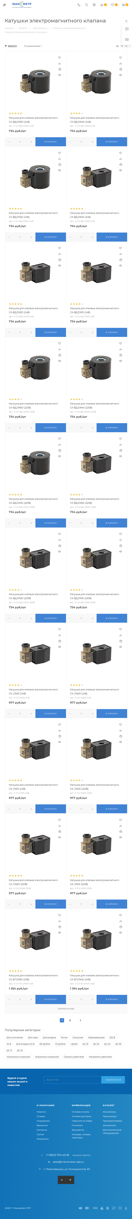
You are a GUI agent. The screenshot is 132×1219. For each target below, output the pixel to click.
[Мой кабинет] (94, 5)
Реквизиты (43, 1139)
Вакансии (42, 1125)
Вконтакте (61, 1179)
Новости (41, 1111)
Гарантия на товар (82, 1120)
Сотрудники (43, 1120)
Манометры (109, 1111)
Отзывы (41, 1116)
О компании (46, 1105)
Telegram (70, 1179)
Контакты (42, 1130)
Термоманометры (112, 1120)
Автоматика (109, 1125)
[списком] (122, 46)
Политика (77, 1125)
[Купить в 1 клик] (59, 69)
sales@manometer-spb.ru (68, 1161)
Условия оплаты (80, 1111)
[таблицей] (126, 46)
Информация (81, 1105)
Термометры (110, 1116)
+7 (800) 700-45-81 (57, 1155)
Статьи (40, 1134)
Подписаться (113, 1080)
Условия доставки (81, 1116)
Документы (78, 1130)
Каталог (109, 1105)
